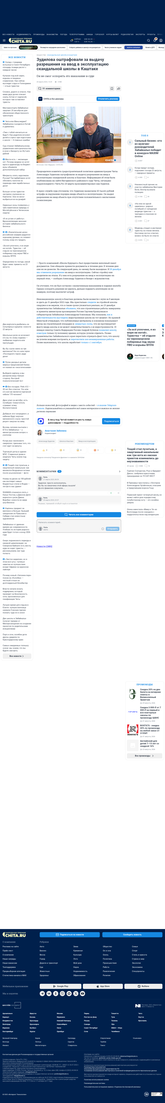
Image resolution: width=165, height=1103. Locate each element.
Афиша (89, 34)
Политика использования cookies (96, 1080)
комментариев (51, 88)
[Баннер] (28, 47)
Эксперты (140, 34)
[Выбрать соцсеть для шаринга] (118, 88)
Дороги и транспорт (49, 963)
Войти (46, 530)
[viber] (62, 993)
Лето (75, 959)
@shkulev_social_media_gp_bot (110, 1058)
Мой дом (77, 963)
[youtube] (82, 993)
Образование (79, 975)
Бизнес (43, 951)
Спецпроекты (138, 971)
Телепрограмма (76, 34)
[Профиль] (161, 40)
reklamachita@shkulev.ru (129, 1056)
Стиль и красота (139, 955)
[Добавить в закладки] (111, 88)
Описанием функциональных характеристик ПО (101, 1069)
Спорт (134, 951)
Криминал (78, 951)
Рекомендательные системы (94, 1083)
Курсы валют (112, 34)
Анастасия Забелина (55, 430)
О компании (8, 955)
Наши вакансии (10, 963)
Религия (106, 975)
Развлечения (109, 971)
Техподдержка (9, 967)
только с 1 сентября (91, 342)
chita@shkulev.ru (31, 1072)
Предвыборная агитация (14, 971)
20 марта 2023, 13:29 (44, 82)
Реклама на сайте (11, 946)
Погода (63, 34)
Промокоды (38, 34)
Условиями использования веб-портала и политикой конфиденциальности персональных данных (120, 1071)
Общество (107, 946)
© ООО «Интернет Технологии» (15, 1094)
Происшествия (110, 963)
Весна (42, 955)
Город (42, 959)
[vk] (49, 993)
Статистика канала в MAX (14, 975)
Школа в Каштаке (66, 441)
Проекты (151, 34)
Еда (41, 967)
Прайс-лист (8, 951)
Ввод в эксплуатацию (87, 441)
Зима (75, 946)
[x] (75, 993)
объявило (71, 308)
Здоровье (44, 975)
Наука (76, 967)
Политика (107, 959)
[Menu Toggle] (4, 40)
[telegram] (42, 993)
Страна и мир (138, 959)
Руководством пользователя (95, 1067)
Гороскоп (99, 34)
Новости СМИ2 (44, 546)
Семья (135, 946)
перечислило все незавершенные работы (92, 339)
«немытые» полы (84, 323)
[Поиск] (148, 40)
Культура (77, 955)
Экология (136, 963)
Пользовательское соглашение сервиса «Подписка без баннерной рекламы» (112, 1087)
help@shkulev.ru (19, 1076)
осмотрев (41, 333)
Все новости (8, 34)
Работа (106, 967)
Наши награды (9, 959)
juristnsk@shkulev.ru (61, 1074)
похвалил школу (107, 330)
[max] (69, 993)
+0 (111, 493)
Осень (105, 955)
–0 (118, 493)
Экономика (137, 967)
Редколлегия (127, 34)
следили (91, 302)
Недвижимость (23, 34)
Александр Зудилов (46, 441)
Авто (42, 946)
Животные (45, 971)
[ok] (55, 993)
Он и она (107, 951)
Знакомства (52, 34)
